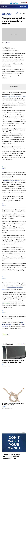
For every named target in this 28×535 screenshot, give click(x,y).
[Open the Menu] (2, 2)
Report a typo (6, 334)
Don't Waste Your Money (7, 13)
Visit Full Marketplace (21, 344)
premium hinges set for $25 (11, 180)
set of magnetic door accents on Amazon (15, 96)
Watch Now (23, 2)
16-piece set (6, 303)
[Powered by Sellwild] (24, 432)
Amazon (8, 42)
